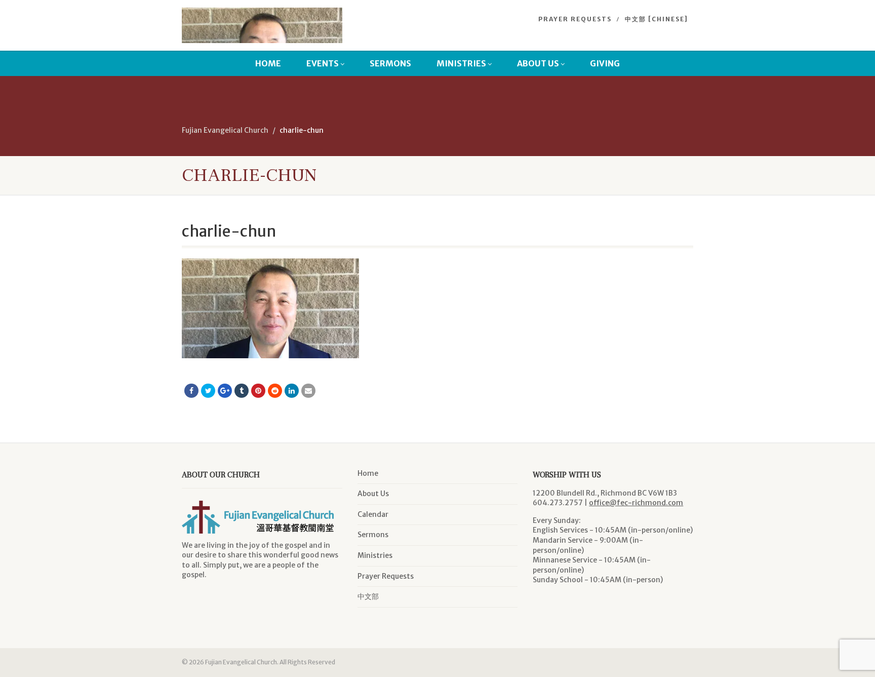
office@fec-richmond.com (636, 502)
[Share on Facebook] (191, 391)
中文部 (368, 596)
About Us (538, 63)
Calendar (372, 514)
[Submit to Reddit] (275, 391)
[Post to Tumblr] (241, 391)
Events (322, 63)
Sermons (390, 63)
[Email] (308, 391)
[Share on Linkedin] (292, 391)
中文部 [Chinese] (656, 19)
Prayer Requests (575, 19)
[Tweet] (208, 391)
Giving (605, 63)
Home (268, 63)
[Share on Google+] (225, 391)
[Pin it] (258, 391)
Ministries (461, 63)
